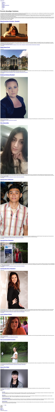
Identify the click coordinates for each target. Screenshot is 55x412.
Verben (20, 44)
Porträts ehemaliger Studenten (6, 398)
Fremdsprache (23, 44)
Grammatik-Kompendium (5, 5)
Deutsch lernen (34, 44)
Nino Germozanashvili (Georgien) (7, 339)
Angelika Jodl (2, 0)
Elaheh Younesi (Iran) (5, 47)
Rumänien (15, 311)
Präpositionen (18, 72)
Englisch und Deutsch (29, 44)
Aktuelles (3, 4)
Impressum (5, 410)
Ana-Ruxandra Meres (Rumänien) (7, 268)
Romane (3, 2)
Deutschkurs (38, 44)
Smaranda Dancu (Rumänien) (6, 240)
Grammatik (3, 44)
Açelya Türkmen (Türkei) (6, 314)
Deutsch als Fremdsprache (13, 44)
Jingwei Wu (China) (4, 367)
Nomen (18, 44)
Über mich (3, 6)
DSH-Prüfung (24, 364)
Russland (7, 120)
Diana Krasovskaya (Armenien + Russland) (9, 21)
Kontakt (3, 7)
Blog (2, 3)
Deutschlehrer (7, 44)
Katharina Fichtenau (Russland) (7, 74)
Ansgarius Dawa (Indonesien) (6, 179)
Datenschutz (2, 409)
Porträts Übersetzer (4, 401)
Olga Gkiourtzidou (4, 122)
